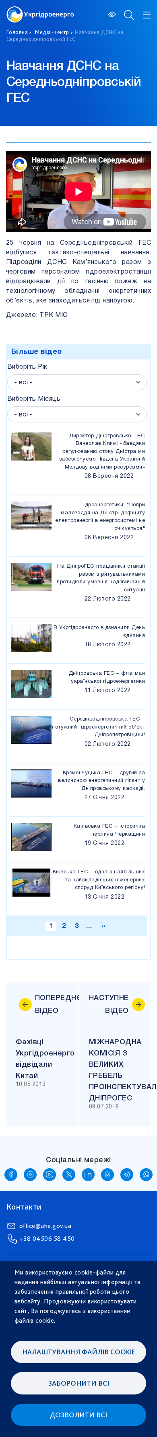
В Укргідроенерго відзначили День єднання (99, 631)
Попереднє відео (51, 1004)
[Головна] (40, 11)
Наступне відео (109, 1004)
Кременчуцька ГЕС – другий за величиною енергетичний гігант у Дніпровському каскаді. (101, 781)
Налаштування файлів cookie (78, 1352)
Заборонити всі (78, 1383)
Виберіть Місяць (33, 399)
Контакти (23, 1207)
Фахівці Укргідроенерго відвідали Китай (46, 1059)
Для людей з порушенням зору (112, 14)
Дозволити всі (78, 1415)
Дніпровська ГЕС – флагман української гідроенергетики (107, 677)
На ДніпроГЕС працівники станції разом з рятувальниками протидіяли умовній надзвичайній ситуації (101, 578)
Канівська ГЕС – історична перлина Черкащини (109, 830)
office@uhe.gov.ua (45, 1226)
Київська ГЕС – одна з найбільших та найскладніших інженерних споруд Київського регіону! (99, 880)
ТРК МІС (53, 315)
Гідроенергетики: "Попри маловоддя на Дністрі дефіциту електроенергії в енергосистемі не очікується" (100, 517)
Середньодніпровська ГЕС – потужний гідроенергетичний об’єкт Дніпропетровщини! (98, 727)
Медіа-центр (52, 32)
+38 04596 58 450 (47, 1238)
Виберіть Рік (27, 367)
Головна (17, 32)
